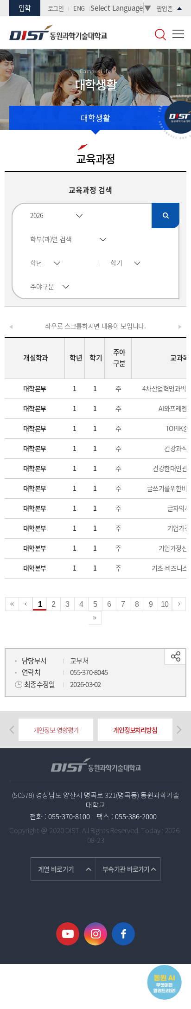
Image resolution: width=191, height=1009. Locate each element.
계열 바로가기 (56, 869)
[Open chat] (164, 982)
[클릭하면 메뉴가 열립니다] (178, 34)
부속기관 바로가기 (126, 869)
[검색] (165, 215)
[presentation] (11, 729)
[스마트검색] (160, 34)
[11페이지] (179, 604)
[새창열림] (67, 933)
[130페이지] (95, 618)
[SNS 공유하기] (175, 657)
